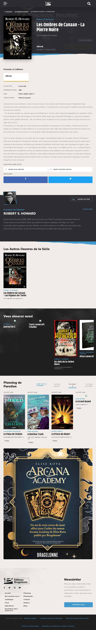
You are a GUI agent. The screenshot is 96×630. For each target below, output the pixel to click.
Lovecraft (22, 86)
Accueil (7, 593)
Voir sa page (87, 209)
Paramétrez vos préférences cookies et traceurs (58, 626)
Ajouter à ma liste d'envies (62, 169)
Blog (25, 606)
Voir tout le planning (41, 384)
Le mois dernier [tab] (57, 385)
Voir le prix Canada (85, 40)
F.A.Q (7, 603)
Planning (27, 593)
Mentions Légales (30, 618)
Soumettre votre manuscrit (11, 609)
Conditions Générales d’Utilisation (51, 618)
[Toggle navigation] (7, 3)
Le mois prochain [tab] (88, 385)
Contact (27, 599)
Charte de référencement (30, 626)
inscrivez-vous (78, 604)
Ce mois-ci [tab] (72, 385)
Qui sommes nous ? (12, 596)
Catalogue (8, 11)
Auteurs (27, 603)
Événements (28, 596)
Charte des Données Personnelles (77, 618)
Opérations (9, 606)
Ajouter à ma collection (16, 169)
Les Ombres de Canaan (21, 11)
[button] (94, 419)
